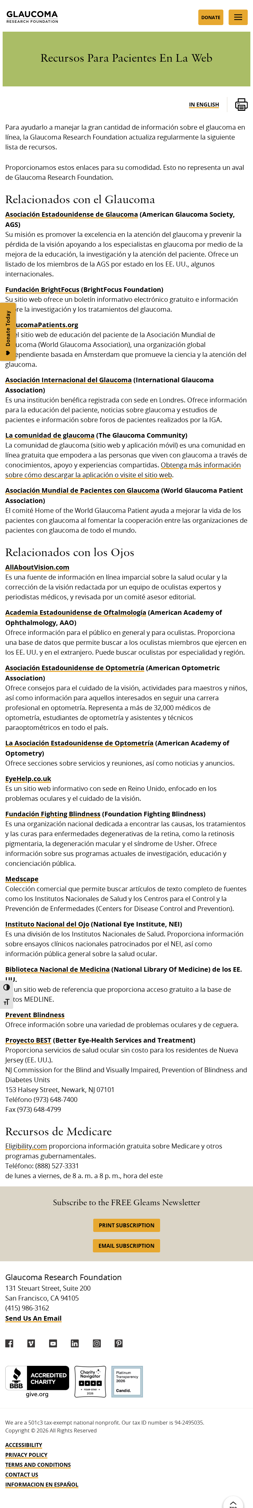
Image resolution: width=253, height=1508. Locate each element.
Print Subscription (127, 1225)
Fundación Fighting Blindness (52, 813)
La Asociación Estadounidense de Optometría (79, 742)
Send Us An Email (33, 1318)
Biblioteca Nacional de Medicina (57, 969)
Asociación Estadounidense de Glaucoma (71, 214)
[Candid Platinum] (127, 1382)
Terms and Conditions (38, 1464)
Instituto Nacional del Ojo (47, 924)
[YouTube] (53, 1343)
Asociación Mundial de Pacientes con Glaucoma (82, 490)
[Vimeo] (31, 1343)
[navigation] (126, 1465)
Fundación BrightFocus (42, 289)
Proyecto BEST (28, 1040)
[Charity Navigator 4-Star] (90, 1382)
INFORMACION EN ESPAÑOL (41, 1484)
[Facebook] (9, 1343)
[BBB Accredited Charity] (37, 1382)
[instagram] (97, 1343)
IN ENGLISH (204, 104)
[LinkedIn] (75, 1343)
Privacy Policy (26, 1455)
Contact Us (21, 1474)
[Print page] (241, 104)
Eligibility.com (26, 1146)
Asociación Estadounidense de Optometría (74, 667)
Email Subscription (126, 1245)
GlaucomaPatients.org (41, 324)
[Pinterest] (119, 1343)
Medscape (22, 878)
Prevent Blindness (35, 1014)
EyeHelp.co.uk (28, 778)
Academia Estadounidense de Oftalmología (75, 612)
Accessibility (23, 1445)
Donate (210, 17)
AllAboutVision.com (37, 567)
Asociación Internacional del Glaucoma (68, 379)
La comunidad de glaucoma (50, 435)
